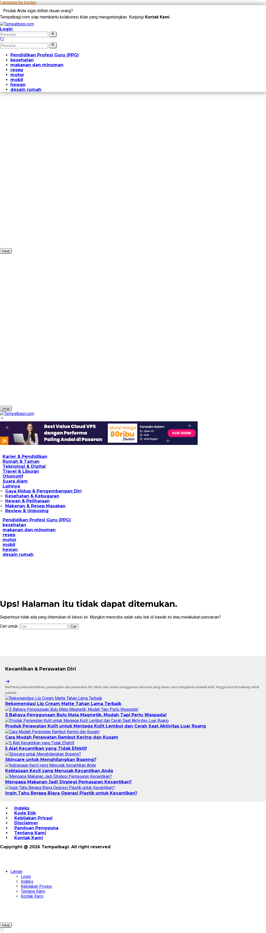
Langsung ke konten (18, 2)
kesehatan (14, 524)
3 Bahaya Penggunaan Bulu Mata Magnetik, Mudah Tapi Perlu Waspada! (86, 714)
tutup (6, 251)
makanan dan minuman (29, 529)
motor (9, 539)
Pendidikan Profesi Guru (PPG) (37, 519)
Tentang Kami (33, 891)
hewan (10, 549)
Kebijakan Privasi (36, 886)
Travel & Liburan (21, 471)
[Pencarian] (2, 39)
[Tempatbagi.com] (17, 24)
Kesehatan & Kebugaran (32, 496)
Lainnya (11, 486)
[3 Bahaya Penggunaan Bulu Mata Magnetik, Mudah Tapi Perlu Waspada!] (71, 709)
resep (9, 534)
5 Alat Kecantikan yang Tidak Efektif (46, 748)
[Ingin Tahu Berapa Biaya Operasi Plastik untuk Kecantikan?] (60, 787)
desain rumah (18, 554)
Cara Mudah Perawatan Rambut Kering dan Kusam (61, 737)
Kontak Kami (28, 837)
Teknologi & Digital (24, 466)
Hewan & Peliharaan (27, 500)
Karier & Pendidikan (25, 456)
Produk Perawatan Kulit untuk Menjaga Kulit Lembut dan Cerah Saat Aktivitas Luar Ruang (105, 726)
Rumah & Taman (21, 461)
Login (6, 29)
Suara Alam (15, 481)
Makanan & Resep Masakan (35, 505)
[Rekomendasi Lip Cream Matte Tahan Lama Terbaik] (53, 698)
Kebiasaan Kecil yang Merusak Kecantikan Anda (59, 770)
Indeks (27, 881)
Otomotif (13, 476)
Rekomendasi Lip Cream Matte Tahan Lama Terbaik (63, 703)
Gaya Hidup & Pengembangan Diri (43, 491)
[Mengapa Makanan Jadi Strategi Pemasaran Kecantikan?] (58, 776)
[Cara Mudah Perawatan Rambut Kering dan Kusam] (52, 731)
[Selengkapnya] (7, 681)
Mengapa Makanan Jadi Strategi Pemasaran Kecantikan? (68, 781)
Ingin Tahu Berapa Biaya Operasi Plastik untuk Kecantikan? (71, 793)
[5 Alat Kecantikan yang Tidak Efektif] (39, 742)
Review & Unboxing (27, 510)
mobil (9, 544)
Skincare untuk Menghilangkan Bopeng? (50, 759)
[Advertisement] (28, 174)
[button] (53, 34)
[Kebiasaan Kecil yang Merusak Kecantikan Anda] (50, 765)
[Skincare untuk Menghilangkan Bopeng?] (43, 754)
